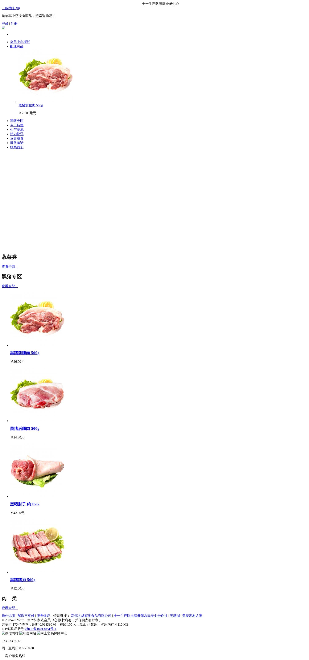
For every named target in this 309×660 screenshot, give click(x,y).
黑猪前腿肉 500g (30, 105)
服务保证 (44, 615)
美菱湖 (175, 615)
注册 (14, 23)
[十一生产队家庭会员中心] (3, 28)
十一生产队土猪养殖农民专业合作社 (141, 615)
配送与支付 (26, 615)
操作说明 (8, 615)
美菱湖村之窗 (192, 615)
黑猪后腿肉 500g (25, 428)
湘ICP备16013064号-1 (40, 629)
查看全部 (10, 266)
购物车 (11, 8)
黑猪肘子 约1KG (25, 504)
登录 (5, 23)
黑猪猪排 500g (23, 580)
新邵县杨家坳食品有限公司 (91, 615)
